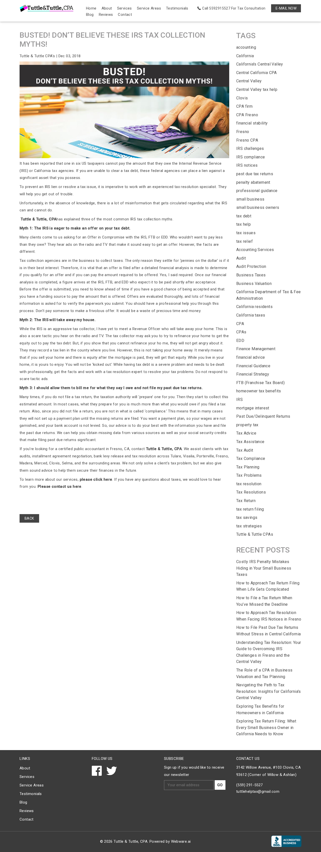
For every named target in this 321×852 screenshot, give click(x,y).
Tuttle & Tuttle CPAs (254, 534)
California (245, 55)
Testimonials (177, 8)
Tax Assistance (250, 441)
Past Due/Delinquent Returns (263, 416)
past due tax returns (254, 173)
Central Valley (249, 81)
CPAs (241, 332)
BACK (29, 518)
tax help (243, 224)
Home (91, 8)
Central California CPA (256, 72)
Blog (90, 14)
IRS (239, 399)
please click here (95, 479)
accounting (246, 47)
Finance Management (255, 348)
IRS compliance (250, 157)
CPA (240, 323)
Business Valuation (254, 283)
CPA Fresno (247, 114)
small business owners (257, 207)
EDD (240, 340)
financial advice (250, 357)
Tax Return (246, 500)
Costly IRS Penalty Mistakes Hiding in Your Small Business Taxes (263, 568)
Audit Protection (251, 266)
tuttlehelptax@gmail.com (257, 791)
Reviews (106, 14)
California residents (254, 306)
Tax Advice (246, 433)
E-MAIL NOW (286, 8)
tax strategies (249, 526)
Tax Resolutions (251, 492)
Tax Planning (248, 467)
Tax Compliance (250, 458)
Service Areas (149, 8)
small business (250, 199)
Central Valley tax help (256, 89)
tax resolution (249, 483)
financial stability (252, 123)
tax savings (246, 517)
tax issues (246, 232)
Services (124, 8)
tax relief (244, 241)
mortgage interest (252, 408)
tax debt (243, 216)
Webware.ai (181, 841)
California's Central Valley (259, 64)
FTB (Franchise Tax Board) (260, 382)
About (107, 8)
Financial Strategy (252, 374)
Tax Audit (244, 450)
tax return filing (250, 509)
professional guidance (256, 190)
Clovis (242, 98)
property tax (247, 424)
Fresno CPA (247, 140)
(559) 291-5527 (249, 785)
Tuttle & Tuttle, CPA (38, 219)
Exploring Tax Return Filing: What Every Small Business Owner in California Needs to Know (266, 727)
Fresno (242, 131)
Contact (125, 14)
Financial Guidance (253, 365)
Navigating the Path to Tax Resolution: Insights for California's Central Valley (268, 691)
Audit (241, 258)
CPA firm (244, 106)
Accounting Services (255, 249)
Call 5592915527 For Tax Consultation (233, 8)
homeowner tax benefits (258, 391)
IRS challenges (250, 148)
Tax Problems (249, 475)
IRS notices (247, 165)
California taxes (250, 315)
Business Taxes (251, 275)
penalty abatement (253, 182)
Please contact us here (59, 486)
